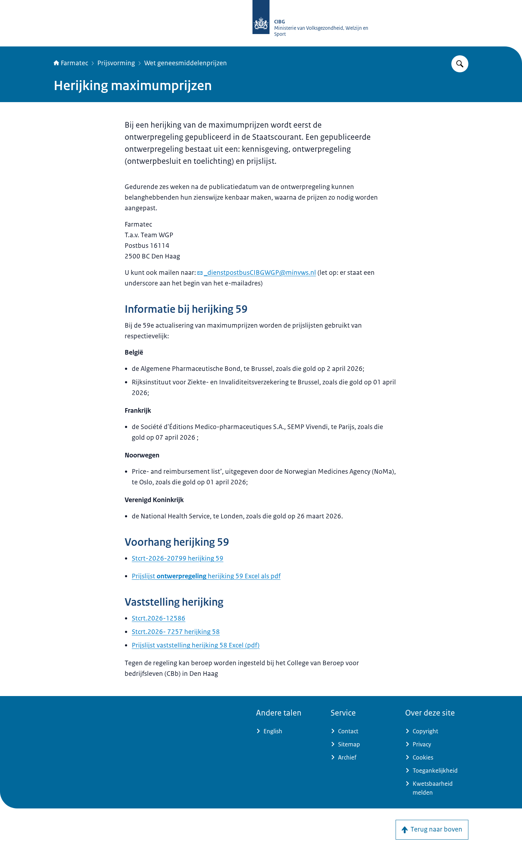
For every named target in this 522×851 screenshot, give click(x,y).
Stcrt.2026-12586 (158, 618)
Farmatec (74, 63)
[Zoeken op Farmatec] (459, 63)
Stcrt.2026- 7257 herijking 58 (176, 632)
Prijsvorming (116, 63)
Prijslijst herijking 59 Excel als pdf (206, 576)
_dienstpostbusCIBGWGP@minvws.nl (260, 272)
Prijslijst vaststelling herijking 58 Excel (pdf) (196, 645)
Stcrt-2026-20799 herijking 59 (177, 558)
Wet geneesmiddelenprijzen (185, 63)
